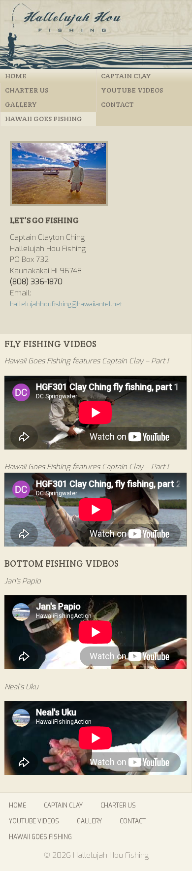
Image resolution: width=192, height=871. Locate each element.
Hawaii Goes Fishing (43, 118)
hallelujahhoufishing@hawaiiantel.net (66, 304)
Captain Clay (126, 75)
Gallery (21, 104)
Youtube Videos (132, 90)
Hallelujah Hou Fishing (96, 34)
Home (16, 75)
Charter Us (26, 90)
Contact (117, 104)
